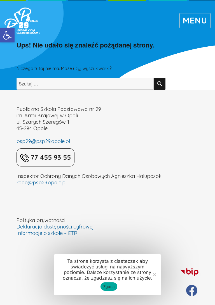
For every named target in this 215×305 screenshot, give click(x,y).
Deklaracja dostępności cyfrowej (55, 226)
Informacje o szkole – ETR (47, 233)
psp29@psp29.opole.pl (43, 141)
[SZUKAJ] (159, 84)
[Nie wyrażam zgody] (154, 274)
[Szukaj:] (85, 84)
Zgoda (108, 286)
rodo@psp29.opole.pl (42, 182)
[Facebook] (191, 290)
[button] (7, 35)
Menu (195, 20)
